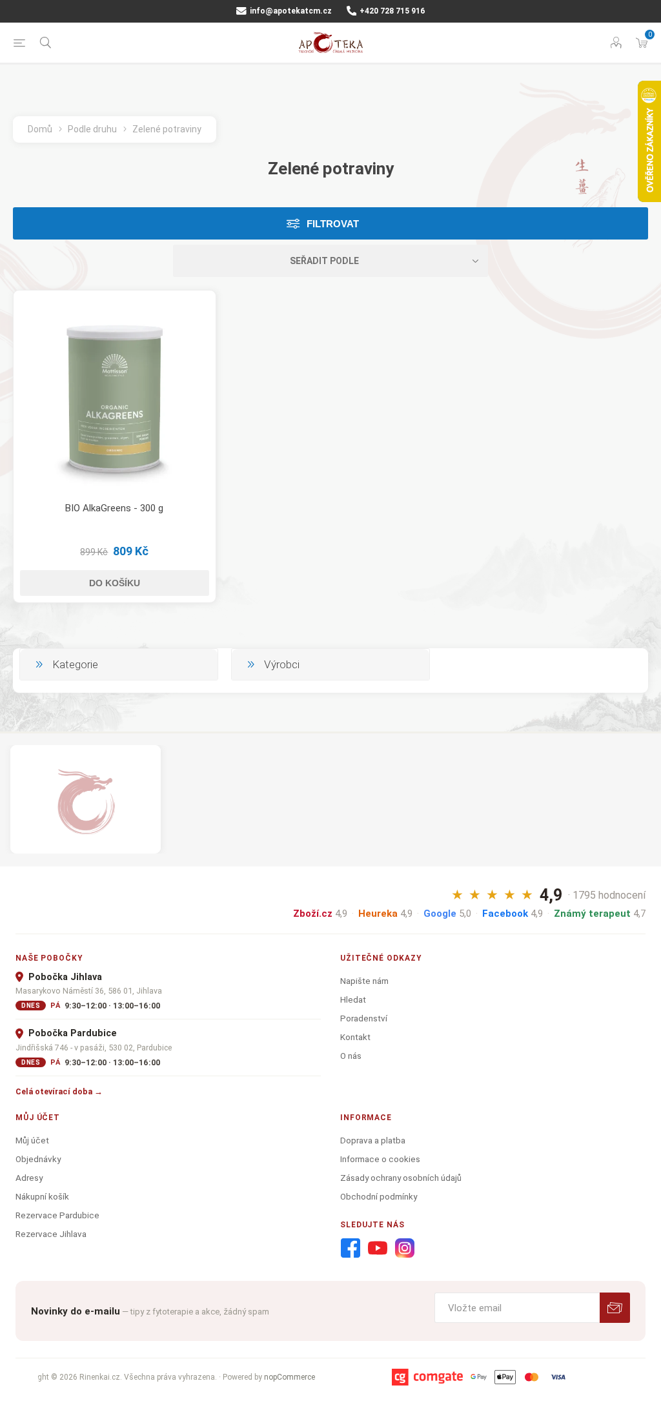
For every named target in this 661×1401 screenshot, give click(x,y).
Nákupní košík (42, 1196)
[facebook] (350, 1248)
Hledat (353, 999)
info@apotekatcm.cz (290, 10)
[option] (85, 799)
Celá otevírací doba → (59, 1091)
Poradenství (363, 1018)
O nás (350, 1055)
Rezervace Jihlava (50, 1234)
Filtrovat (333, 223)
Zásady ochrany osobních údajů (401, 1177)
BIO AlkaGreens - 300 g (114, 508)
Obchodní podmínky (378, 1196)
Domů (40, 129)
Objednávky (38, 1159)
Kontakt (355, 1037)
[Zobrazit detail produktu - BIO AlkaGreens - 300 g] (115, 392)
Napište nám (364, 981)
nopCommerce (289, 1377)
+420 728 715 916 (391, 10)
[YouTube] (377, 1248)
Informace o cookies (380, 1159)
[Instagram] (404, 1248)
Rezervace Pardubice (57, 1215)
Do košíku (114, 583)
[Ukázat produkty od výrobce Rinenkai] (85, 799)
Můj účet (32, 1140)
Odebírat (615, 1308)
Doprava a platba (372, 1140)
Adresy (29, 1177)
